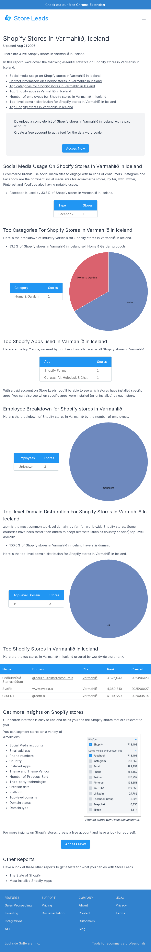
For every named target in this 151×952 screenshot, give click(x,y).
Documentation (53, 913)
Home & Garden (27, 296)
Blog (82, 929)
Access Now (75, 148)
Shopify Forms (55, 370)
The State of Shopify (25, 875)
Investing (11, 913)
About (83, 905)
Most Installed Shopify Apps (30, 881)
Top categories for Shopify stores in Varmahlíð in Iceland (52, 86)
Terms (120, 913)
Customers (87, 921)
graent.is (38, 696)
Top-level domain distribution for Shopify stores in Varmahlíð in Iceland (62, 102)
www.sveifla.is (42, 689)
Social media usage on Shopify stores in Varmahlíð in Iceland (54, 76)
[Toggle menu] (144, 18)
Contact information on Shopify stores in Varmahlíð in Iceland (55, 81)
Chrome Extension (90, 5)
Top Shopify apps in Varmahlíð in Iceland (40, 91)
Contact (84, 913)
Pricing (47, 905)
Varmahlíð (90, 678)
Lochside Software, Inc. (22, 943)
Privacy (121, 905)
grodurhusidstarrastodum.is (52, 678)
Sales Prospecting (18, 905)
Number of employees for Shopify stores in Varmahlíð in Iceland (57, 97)
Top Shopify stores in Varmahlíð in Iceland (41, 107)
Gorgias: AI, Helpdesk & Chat (65, 378)
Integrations (13, 921)
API (7, 929)
